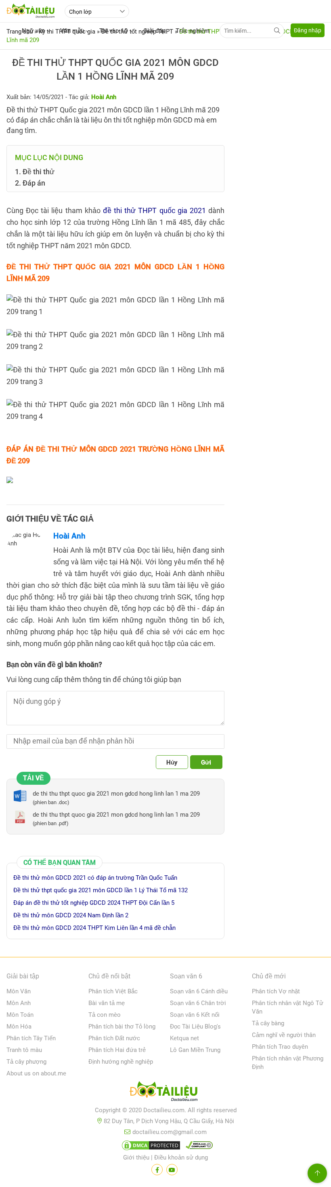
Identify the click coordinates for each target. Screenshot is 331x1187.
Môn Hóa (18, 1026)
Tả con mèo (104, 1014)
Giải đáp (154, 30)
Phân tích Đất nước (114, 1038)
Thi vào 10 (113, 30)
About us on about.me (36, 1073)
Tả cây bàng (268, 1023)
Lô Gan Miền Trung (195, 1050)
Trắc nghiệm (192, 30)
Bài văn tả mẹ (106, 1003)
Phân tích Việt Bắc (113, 991)
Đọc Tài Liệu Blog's (195, 1026)
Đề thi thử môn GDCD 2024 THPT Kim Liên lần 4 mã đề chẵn (94, 927)
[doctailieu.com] (165, 1092)
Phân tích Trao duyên (280, 1046)
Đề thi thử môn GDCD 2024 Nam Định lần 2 (70, 915)
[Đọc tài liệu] (157, 1169)
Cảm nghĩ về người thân (284, 1035)
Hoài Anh (69, 536)
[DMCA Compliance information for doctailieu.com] (197, 1147)
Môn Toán (20, 1014)
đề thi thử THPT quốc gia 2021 (154, 210)
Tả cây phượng (26, 1061)
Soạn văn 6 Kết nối (195, 1014)
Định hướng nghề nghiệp (120, 1061)
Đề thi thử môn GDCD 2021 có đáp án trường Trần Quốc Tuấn (95, 877)
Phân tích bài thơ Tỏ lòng (121, 1026)
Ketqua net (184, 1038)
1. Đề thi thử (34, 171)
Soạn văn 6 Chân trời (198, 1003)
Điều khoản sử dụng (181, 1157)
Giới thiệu (136, 1157)
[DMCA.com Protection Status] (150, 1147)
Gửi (206, 762)
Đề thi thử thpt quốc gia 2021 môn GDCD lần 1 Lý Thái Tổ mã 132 (100, 890)
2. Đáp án (30, 183)
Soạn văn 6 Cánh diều (199, 991)
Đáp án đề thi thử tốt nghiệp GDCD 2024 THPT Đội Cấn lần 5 (93, 902)
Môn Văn (18, 991)
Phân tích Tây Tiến (31, 1038)
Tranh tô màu (24, 1050)
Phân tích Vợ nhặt (276, 991)
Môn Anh (18, 1003)
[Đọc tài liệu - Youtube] (172, 1169)
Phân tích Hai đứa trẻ (117, 1050)
